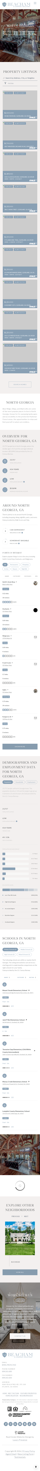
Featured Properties (28, 1393)
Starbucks (5, 609)
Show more (20, 746)
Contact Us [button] (20, 1336)
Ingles (4, 690)
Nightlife (25, 569)
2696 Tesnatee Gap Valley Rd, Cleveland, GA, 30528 (16, 1054)
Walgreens (6, 636)
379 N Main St (7, 638)
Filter (10, 83)
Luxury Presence (20, 1440)
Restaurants (15, 564)
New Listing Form (25, 1454)
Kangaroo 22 (6, 717)
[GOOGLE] (34, 1424)
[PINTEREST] (25, 1424)
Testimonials (20, 1457)
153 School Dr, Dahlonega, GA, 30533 (12, 1113)
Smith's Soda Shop (8, 582)
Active (7, 569)
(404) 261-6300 (7, 1371)
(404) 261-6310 (7, 1377)
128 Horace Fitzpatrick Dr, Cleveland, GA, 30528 (16, 1084)
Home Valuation (12, 1395)
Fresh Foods (6, 663)
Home (5, 1393)
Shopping (26, 564)
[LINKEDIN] (15, 1424)
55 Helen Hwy (7, 611)
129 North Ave (7, 719)
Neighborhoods (26, 1395)
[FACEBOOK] (6, 1424)
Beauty (16, 569)
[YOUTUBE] (20, 1424)
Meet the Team (13, 1393)
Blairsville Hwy (7, 584)
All (6, 564)
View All (20, 1272)
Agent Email (11, 1454)
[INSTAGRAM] (11, 1424)
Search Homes (20, 384)
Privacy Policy (28, 1451)
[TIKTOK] (29, 1424)
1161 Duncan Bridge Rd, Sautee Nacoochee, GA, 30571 (17, 993)
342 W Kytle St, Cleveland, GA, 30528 (12, 1022)
